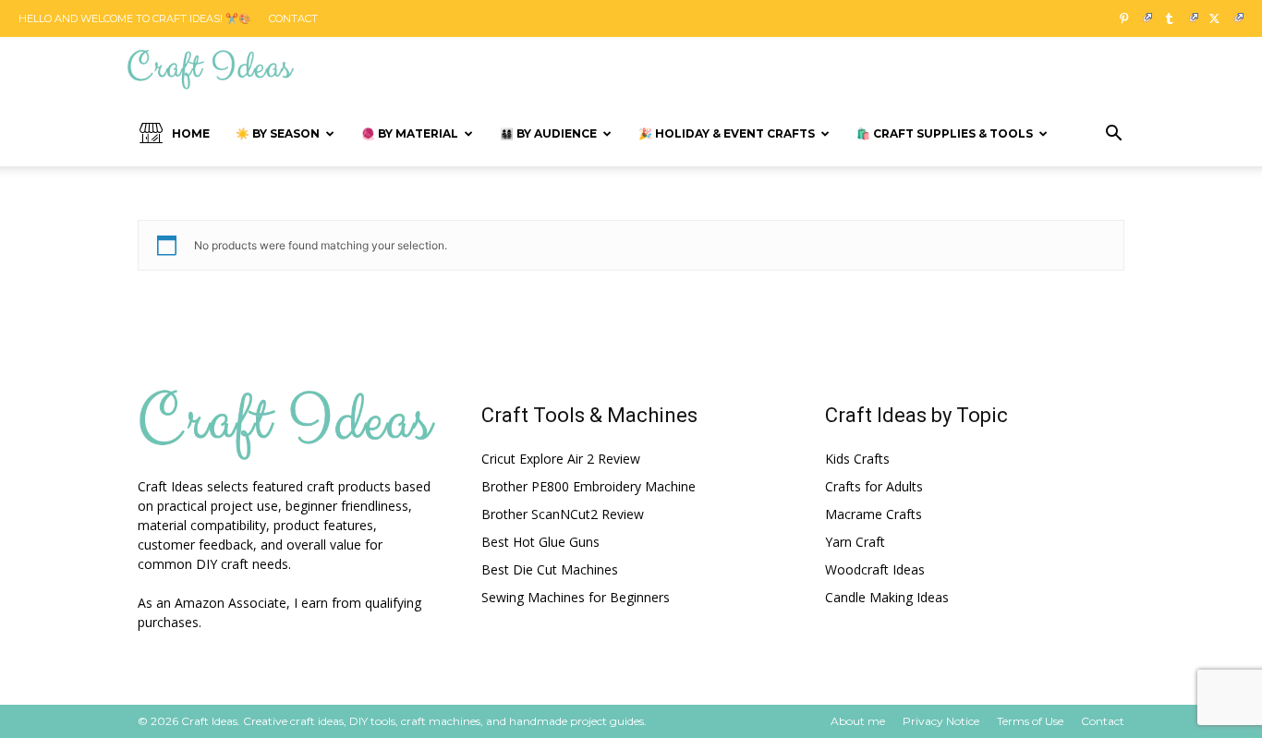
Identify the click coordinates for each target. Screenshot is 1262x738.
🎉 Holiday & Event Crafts (726, 133)
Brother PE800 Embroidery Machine (588, 486)
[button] (1113, 135)
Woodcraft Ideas (875, 569)
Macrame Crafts (873, 514)
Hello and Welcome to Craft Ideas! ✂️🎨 (134, 18)
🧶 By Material (409, 133)
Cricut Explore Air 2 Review (560, 458)
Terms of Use (1030, 721)
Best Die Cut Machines (549, 569)
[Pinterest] (1131, 18)
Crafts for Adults (874, 486)
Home (191, 133)
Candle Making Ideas (887, 597)
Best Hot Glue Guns (540, 541)
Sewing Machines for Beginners (575, 597)
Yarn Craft (855, 541)
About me (858, 721)
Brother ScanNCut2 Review (562, 514)
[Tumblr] (1176, 18)
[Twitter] (1222, 18)
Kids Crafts (857, 458)
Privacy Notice (941, 721)
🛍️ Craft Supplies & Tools (944, 133)
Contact (293, 18)
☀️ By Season (278, 133)
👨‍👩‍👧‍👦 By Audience (548, 133)
